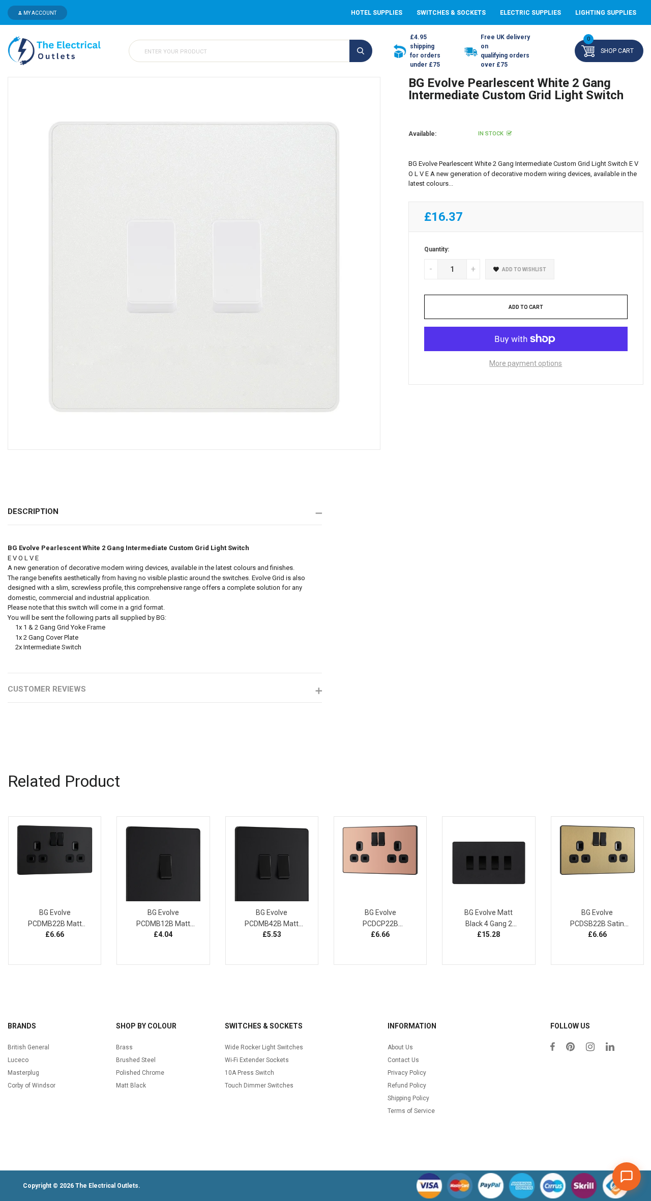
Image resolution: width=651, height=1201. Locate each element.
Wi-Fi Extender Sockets (257, 1060)
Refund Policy (407, 1085)
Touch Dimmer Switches (259, 1085)
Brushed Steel (136, 1060)
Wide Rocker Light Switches (264, 1047)
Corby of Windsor (31, 1085)
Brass (124, 1047)
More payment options (525, 363)
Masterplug (23, 1072)
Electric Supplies (530, 12)
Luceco (18, 1060)
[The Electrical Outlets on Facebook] (552, 1048)
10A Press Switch (249, 1072)
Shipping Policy (408, 1098)
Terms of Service (411, 1110)
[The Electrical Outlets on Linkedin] (610, 1048)
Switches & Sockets (451, 12)
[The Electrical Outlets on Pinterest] (570, 1048)
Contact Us (403, 1060)
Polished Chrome (140, 1072)
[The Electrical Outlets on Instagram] (590, 1048)
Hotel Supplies (376, 12)
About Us (400, 1047)
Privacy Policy (407, 1072)
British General (28, 1047)
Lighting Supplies (605, 12)
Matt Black (131, 1085)
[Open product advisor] (626, 1176)
